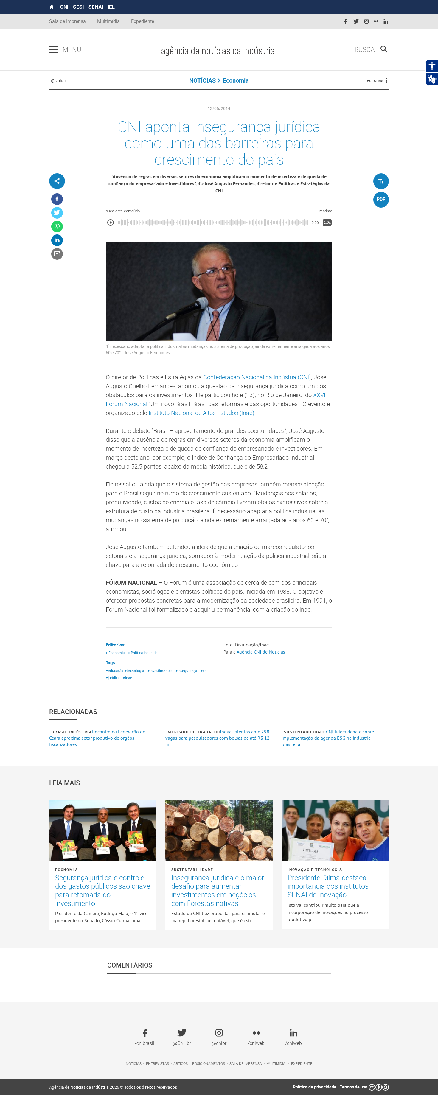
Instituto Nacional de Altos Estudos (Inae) (201, 413)
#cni (204, 670)
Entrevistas (157, 1063)
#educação (114, 670)
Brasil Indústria (72, 732)
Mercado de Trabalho (194, 732)
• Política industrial (143, 652)
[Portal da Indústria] (51, 7)
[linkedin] (386, 21)
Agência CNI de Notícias (261, 652)
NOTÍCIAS (202, 80)
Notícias (134, 1063)
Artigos (180, 1063)
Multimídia (108, 21)
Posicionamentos (208, 1063)
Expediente (142, 21)
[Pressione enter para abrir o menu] (53, 49)
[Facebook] (57, 199)
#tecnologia (134, 670)
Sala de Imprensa (67, 21)
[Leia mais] (102, 830)
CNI (64, 6)
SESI (78, 6)
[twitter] (356, 21)
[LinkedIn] (57, 240)
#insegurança (186, 670)
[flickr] (376, 21)
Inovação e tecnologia (315, 869)
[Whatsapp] (57, 227)
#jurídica (112, 677)
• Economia (115, 652)
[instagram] (366, 21)
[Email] (57, 254)
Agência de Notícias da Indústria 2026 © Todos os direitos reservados (113, 1087)
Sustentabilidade (305, 732)
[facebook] (346, 21)
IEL (111, 6)
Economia (66, 869)
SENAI (95, 6)
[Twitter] (57, 213)
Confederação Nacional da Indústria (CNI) (257, 377)
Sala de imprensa (245, 1063)
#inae (127, 677)
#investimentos (159, 670)
